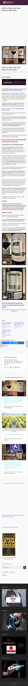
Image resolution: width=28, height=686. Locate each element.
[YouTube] (16, 367)
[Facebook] (5, 367)
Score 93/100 (7, 82)
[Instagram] (18, 367)
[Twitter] (13, 367)
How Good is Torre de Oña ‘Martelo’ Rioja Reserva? (6, 331)
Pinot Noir (20, 158)
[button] (24, 567)
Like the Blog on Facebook (10, 527)
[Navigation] (25, 3)
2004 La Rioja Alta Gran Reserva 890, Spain (7, 323)
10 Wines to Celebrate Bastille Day (13, 434)
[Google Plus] (8, 367)
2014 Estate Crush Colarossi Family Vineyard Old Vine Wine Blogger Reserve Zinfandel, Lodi (14, 400)
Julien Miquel (14, 72)
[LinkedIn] (10, 367)
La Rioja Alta (8, 73)
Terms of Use (14, 684)
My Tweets (4, 575)
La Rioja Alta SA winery (17, 90)
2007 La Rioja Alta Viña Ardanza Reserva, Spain (19, 323)
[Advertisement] (14, 31)
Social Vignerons (5, 135)
